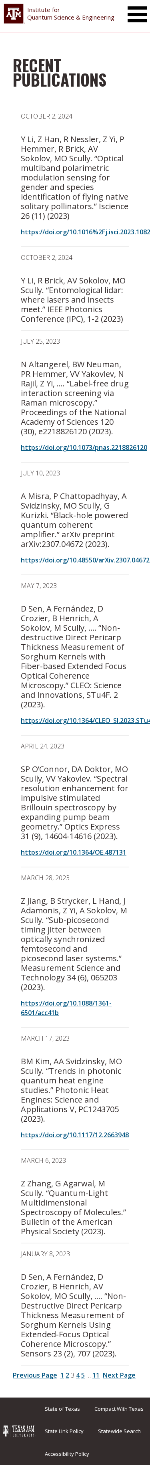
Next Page (119, 1375)
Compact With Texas (119, 1408)
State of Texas (62, 1408)
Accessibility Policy (67, 1453)
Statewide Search (119, 1431)
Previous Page (35, 1375)
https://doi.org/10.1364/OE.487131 (73, 852)
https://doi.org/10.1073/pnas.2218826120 (84, 447)
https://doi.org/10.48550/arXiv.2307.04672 (85, 560)
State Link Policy (64, 1431)
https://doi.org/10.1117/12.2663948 (75, 1134)
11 (96, 1375)
